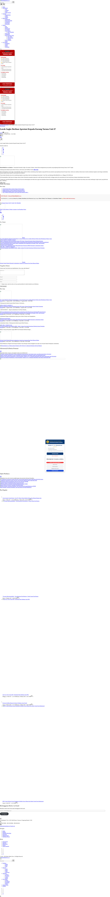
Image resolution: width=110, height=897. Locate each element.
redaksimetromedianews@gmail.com (7, 826)
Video (6, 871)
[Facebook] (3, 848)
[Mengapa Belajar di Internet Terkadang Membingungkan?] (12, 483)
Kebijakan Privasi (6, 836)
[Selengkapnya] (1, 351)
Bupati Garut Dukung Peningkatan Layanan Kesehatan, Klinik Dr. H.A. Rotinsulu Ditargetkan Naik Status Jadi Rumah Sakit (25, 357)
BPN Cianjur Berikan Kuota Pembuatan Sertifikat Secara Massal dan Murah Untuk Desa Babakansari (23, 801)
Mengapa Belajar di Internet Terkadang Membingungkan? (11, 485)
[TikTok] (3, 854)
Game (6, 868)
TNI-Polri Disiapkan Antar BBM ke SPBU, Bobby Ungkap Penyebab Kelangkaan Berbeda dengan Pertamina (22, 247)
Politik (6, 864)
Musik (6, 870)
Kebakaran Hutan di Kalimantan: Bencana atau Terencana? (12, 482)
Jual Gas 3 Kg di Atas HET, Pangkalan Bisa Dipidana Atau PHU (16, 694)
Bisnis (23, 237)
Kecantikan (7, 881)
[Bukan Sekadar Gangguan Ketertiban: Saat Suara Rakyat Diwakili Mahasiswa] (16, 486)
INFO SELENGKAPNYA (55, 470)
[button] (13, 2)
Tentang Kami (5, 884)
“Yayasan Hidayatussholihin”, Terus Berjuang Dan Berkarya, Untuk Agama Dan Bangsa (20, 596)
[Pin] (3, 152)
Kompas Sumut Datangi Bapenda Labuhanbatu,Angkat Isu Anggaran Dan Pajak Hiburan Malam (19, 263)
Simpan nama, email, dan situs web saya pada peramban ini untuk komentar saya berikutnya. (20, 284)
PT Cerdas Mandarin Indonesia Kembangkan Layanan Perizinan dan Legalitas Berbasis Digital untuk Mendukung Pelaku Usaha (26, 238)
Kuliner (6, 880)
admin (1, 132)
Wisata (6, 883)
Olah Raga (7, 872)
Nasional (4, 842)
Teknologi (5, 873)
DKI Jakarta (40, 479)
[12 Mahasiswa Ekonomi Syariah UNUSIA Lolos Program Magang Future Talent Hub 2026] (19, 479)
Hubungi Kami (6, 835)
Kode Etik (5, 834)
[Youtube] (3, 851)
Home (4, 831)
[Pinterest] (3, 849)
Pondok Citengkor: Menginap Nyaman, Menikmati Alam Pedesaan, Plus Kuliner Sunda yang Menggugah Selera (22, 355)
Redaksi (4, 832)
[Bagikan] (1, 139)
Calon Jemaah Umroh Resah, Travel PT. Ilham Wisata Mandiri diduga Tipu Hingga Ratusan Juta (22, 498)
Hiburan (4, 867)
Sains (6, 866)
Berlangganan (4, 813)
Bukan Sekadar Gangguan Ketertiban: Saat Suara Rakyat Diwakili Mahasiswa (16, 487)
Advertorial (49, 354)
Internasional (5, 841)
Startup (6, 878)
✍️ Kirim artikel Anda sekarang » (68, 198)
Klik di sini (36, 169)
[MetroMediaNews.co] (5, 0)
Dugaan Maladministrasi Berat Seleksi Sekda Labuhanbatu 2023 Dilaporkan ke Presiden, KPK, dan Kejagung (22, 243)
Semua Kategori (6, 846)
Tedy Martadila (18, 202)
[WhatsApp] (3, 853)
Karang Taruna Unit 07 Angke (8, 202)
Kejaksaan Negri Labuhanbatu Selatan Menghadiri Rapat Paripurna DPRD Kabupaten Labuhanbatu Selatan (22, 245)
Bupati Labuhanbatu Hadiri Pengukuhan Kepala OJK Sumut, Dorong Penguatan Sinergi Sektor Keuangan (21, 241)
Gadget (6, 876)
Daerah (14, 239)
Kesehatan (7, 882)
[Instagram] (3, 850)
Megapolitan (2, 126)
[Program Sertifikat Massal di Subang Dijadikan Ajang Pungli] (5, 701)
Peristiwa (4, 863)
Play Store (7, 875)
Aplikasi (6, 874)
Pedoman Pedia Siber (7, 833)
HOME (26, 481)
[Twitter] (3, 149)
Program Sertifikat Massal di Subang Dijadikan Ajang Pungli (15, 703)
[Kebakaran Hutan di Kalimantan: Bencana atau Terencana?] (12, 481)
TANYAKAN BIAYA (55, 453)
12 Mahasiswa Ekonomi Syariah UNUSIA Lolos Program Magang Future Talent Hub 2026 (18, 480)
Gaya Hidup (5, 879)
